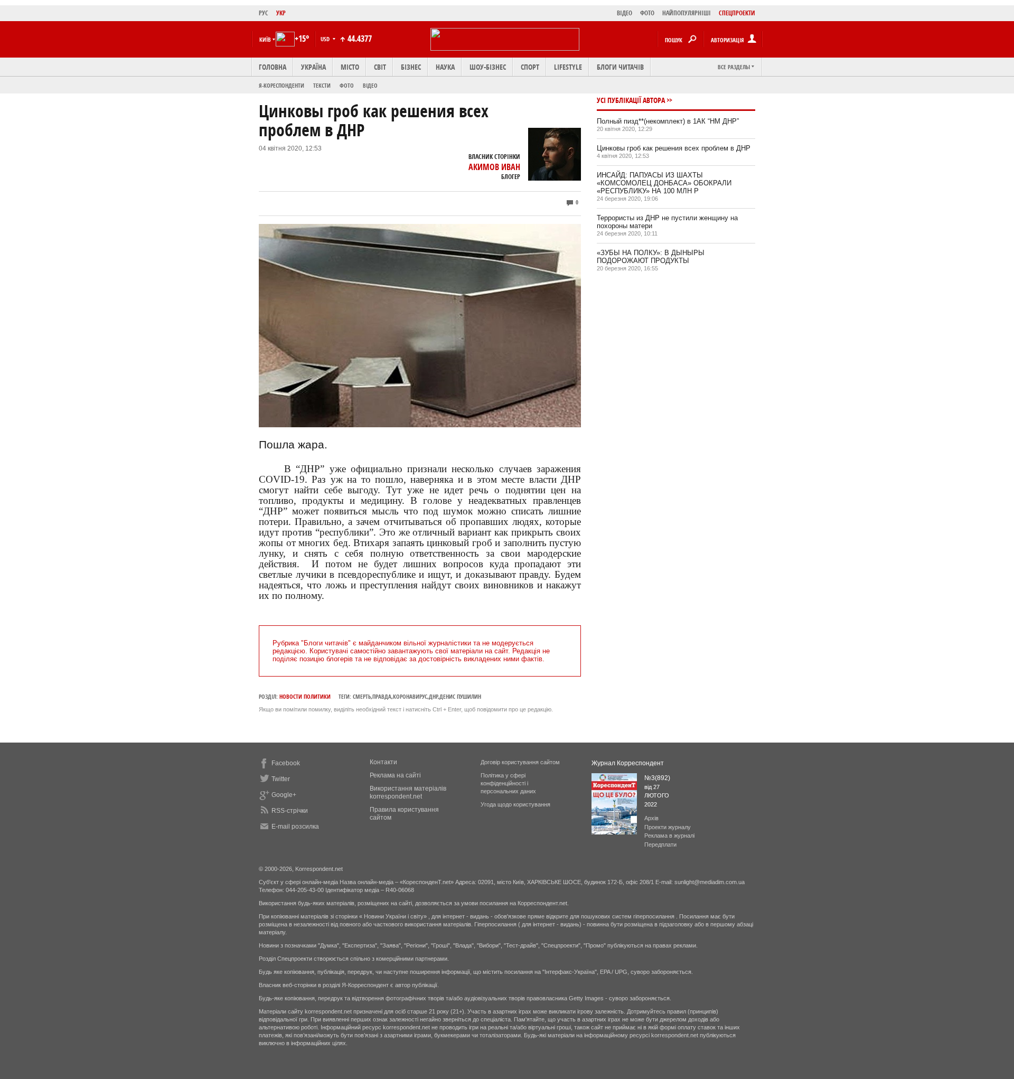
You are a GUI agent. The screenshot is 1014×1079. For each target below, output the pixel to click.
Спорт (530, 67)
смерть (362, 696)
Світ (380, 67)
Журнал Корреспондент (628, 763)
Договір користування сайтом (520, 762)
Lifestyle (568, 67)
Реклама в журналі (669, 835)
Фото (347, 85)
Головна (272, 67)
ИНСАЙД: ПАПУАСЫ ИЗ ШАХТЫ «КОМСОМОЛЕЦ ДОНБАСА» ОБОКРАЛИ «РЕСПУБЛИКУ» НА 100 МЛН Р (664, 183)
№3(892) (657, 778)
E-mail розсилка (295, 826)
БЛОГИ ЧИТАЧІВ (620, 67)
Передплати (660, 844)
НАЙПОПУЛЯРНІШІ (686, 12)
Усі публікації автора (631, 100)
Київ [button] (265, 39)
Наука (445, 67)
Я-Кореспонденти (281, 85)
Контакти (383, 762)
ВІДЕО (624, 12)
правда (381, 696)
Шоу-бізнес (488, 67)
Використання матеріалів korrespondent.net (408, 792)
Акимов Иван (494, 167)
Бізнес (411, 67)
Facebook (285, 763)
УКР (281, 12)
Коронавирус (410, 696)
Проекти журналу (667, 827)
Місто (350, 67)
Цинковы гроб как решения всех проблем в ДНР (673, 148)
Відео (370, 85)
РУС (263, 12)
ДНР (433, 696)
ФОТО (647, 12)
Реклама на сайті (395, 775)
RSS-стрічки (289, 810)
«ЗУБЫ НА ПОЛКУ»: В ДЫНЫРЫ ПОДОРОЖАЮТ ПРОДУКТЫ (651, 257)
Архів (651, 818)
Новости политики (305, 696)
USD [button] (326, 39)
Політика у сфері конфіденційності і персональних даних (508, 783)
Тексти (322, 85)
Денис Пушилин (460, 696)
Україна (313, 67)
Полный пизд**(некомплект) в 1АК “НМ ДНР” (668, 121)
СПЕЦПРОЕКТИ (737, 12)
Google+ (283, 795)
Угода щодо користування (515, 804)
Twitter (280, 779)
